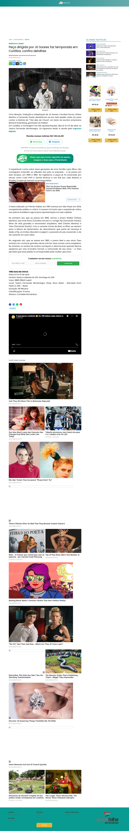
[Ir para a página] (64, 3)
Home (10, 39)
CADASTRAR (68, 263)
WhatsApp (37, 142)
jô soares (12, 308)
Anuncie (44, 825)
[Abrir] (6, 3)
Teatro (27, 39)
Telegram (56, 142)
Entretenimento (19, 39)
